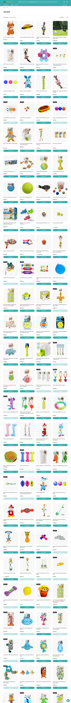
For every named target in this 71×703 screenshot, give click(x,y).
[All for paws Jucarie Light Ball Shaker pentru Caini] (60, 322)
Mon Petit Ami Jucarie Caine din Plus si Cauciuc (10, 547)
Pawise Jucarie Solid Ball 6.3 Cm (26, 197)
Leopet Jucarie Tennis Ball (58, 222)
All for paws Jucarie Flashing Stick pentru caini (26, 359)
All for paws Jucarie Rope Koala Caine (10, 654)
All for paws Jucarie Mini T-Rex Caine (43, 681)
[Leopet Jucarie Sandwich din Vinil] (43, 109)
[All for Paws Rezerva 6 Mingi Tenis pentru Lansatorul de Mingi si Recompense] (60, 591)
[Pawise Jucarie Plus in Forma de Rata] (43, 188)
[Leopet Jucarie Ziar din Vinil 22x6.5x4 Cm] (60, 537)
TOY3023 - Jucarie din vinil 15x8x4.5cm (25, 223)
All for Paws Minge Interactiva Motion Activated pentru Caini (27, 305)
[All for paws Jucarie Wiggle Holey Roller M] (27, 619)
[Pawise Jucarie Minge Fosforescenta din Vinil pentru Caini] (60, 55)
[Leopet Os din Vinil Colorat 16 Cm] (43, 537)
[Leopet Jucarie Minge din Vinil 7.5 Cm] (27, 591)
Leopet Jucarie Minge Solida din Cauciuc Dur (42, 251)
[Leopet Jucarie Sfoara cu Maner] (10, 564)
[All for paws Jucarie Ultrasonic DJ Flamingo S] (43, 619)
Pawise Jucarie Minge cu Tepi (8, 90)
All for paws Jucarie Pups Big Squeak (10, 143)
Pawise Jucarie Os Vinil (24, 465)
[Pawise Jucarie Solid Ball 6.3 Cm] (27, 188)
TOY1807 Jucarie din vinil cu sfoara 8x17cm (43, 38)
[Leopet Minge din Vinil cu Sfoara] (10, 109)
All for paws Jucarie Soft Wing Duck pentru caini (60, 305)
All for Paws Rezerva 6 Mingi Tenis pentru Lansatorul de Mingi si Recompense (59, 601)
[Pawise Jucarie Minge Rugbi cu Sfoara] (60, 456)
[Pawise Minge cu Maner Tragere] (60, 376)
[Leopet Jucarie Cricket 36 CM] (10, 268)
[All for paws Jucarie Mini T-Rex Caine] (43, 672)
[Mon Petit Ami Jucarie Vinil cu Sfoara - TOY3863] (60, 82)
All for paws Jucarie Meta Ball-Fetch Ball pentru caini (43, 332)
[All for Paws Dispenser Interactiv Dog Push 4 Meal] (43, 295)
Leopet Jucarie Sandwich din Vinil (42, 117)
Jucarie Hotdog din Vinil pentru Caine (27, 37)
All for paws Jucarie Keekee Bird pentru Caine (59, 682)
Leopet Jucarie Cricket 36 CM (9, 277)
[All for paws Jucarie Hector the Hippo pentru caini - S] (10, 349)
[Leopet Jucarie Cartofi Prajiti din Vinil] (43, 591)
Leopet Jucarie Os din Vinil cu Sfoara (27, 250)
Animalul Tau (5, 5)
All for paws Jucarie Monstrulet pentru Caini (27, 682)
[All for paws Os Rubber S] (10, 619)
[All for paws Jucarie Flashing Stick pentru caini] (27, 349)
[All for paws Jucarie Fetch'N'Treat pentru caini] (43, 349)
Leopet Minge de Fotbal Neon (25, 117)
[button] (67, 2)
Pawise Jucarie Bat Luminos (41, 90)
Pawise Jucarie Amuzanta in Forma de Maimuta (10, 520)
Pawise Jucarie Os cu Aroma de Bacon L (43, 466)
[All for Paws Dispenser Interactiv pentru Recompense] (27, 134)
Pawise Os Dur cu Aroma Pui (8, 64)
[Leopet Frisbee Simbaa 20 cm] (60, 268)
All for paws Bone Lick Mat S (8, 37)
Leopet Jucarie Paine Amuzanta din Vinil (59, 574)
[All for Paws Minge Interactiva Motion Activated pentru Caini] (27, 295)
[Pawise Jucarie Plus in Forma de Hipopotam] (60, 430)
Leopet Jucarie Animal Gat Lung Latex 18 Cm (43, 278)
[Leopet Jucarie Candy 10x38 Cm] (27, 268)
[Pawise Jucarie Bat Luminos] (43, 82)
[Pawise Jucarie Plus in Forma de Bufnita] (43, 55)
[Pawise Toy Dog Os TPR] (60, 134)
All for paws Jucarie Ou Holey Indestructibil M (58, 655)
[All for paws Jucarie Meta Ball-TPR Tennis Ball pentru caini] (27, 322)
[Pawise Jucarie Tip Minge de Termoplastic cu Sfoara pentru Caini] (27, 403)
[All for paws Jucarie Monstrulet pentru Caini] (27, 672)
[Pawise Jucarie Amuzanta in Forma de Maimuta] (10, 510)
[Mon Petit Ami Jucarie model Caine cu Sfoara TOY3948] (43, 510)
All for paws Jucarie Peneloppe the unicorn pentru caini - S (10, 332)
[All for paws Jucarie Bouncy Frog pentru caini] (10, 376)
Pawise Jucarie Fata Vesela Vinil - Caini (59, 493)
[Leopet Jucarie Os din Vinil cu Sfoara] (27, 242)
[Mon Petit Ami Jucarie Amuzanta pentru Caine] (27, 537)
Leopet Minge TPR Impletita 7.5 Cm (43, 222)
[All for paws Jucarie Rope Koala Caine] (10, 646)
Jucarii (7, 7)
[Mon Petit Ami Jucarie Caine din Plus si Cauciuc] (10, 537)
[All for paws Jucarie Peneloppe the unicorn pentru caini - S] (10, 322)
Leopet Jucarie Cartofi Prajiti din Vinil (43, 600)
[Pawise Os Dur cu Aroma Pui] (10, 55)
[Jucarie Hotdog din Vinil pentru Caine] (27, 28)
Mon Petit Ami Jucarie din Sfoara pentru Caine (59, 520)
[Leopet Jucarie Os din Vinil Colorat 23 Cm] (10, 591)
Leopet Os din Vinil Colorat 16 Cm (42, 546)
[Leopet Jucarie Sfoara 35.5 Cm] (27, 564)
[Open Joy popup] (68, 700)
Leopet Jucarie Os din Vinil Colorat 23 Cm (10, 600)
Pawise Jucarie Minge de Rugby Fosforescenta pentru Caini (26, 493)
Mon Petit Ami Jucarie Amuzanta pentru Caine (26, 547)
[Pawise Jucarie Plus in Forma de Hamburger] (10, 456)
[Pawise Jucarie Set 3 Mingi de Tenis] (43, 403)
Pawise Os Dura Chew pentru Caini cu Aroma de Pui (43, 386)
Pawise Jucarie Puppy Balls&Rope (26, 438)
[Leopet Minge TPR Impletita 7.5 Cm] (43, 214)
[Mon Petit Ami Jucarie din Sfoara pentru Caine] (60, 510)
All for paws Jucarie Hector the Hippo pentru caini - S (10, 359)
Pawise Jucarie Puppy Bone (8, 438)
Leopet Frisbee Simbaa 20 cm (58, 277)
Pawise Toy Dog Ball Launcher (9, 171)
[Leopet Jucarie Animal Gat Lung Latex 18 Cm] (43, 268)
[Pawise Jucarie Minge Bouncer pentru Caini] (10, 483)
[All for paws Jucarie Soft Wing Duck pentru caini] (60, 295)
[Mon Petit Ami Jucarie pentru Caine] (27, 510)
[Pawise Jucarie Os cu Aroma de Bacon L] (43, 456)
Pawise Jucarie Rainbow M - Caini (59, 411)
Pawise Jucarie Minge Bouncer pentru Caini (10, 493)
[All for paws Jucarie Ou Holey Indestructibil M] (60, 646)
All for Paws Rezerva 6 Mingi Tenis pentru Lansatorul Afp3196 (9, 305)
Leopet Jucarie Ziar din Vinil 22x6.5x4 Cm (60, 547)
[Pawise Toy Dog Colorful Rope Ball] (27, 162)
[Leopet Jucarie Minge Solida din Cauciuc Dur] (43, 242)
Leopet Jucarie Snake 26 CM (8, 250)
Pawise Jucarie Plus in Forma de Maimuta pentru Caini (42, 439)
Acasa (4, 7)
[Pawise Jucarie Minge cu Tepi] (10, 82)
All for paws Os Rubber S (8, 628)
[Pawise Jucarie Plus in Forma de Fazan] (27, 55)
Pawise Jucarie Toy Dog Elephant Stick (10, 411)
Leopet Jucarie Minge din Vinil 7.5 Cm (27, 600)
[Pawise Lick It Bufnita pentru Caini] (10, 188)
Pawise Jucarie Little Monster (25, 90)
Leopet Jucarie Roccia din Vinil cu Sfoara (42, 574)
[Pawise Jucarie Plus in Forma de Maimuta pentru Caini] (43, 430)
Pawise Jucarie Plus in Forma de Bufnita (42, 65)
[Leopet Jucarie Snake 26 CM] (10, 242)
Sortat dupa (5, 17)
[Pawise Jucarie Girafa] (43, 483)
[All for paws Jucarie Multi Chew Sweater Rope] (10, 672)
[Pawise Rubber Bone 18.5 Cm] (60, 162)
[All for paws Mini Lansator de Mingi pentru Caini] (60, 28)
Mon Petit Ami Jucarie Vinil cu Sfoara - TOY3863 (60, 91)
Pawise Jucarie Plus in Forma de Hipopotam (59, 439)
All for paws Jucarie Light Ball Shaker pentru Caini (60, 332)
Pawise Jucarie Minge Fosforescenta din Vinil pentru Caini (60, 65)
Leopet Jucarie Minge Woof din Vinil (60, 117)
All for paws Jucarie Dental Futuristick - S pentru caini (60, 359)
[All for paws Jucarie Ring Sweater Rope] (43, 646)
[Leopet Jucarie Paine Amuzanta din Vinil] (60, 564)
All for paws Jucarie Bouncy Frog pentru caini (9, 386)
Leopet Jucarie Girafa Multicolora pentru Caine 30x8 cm (59, 251)
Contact (16, 5)
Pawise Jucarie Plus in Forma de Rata (43, 197)
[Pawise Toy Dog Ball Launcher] (10, 162)
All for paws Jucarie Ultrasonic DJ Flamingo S (42, 628)
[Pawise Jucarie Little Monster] (27, 82)
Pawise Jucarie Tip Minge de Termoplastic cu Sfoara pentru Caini (27, 412)
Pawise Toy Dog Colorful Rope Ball (26, 171)
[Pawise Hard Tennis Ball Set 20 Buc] (60, 188)
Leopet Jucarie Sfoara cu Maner (9, 573)
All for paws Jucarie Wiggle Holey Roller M (26, 628)
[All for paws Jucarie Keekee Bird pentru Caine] (60, 672)
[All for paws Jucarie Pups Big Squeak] (10, 134)
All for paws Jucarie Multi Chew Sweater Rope (9, 682)
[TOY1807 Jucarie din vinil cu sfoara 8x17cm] (43, 28)
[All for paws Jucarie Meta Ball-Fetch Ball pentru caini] (43, 322)
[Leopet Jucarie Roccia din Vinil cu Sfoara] (43, 564)
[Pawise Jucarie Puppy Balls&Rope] (27, 430)
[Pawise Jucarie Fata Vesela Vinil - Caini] (60, 483)
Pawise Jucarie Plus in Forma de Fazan (27, 64)
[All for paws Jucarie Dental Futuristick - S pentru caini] (60, 349)
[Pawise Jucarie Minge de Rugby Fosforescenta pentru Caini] (27, 483)
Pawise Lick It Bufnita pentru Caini (9, 197)
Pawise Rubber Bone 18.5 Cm (58, 171)
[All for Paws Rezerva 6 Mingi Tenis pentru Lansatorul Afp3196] (10, 295)
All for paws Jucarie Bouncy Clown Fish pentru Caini (26, 386)
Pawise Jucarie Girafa (40, 492)
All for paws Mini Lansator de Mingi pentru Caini (59, 38)
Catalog (12, 5)
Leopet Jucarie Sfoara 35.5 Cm (26, 573)
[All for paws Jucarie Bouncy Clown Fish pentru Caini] (27, 376)
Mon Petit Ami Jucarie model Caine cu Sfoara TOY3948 (43, 520)
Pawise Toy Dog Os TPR (57, 143)
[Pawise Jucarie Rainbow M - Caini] (60, 403)
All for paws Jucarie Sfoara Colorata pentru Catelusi (60, 628)
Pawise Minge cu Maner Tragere (59, 385)
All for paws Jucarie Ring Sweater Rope (42, 655)
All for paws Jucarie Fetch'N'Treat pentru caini (42, 359)
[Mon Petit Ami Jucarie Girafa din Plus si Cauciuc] (43, 134)
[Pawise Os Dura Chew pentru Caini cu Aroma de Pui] (43, 376)
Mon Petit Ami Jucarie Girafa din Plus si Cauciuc (43, 144)
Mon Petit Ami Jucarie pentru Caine (26, 519)
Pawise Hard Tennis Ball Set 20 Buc (59, 197)
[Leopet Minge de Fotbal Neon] (27, 109)
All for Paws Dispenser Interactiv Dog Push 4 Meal (43, 305)
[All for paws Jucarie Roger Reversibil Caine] (27, 646)
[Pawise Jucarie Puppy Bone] (10, 430)
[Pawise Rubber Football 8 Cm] (43, 162)
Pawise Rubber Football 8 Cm (41, 171)
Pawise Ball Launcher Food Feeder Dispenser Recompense (9, 223)
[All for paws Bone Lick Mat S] (10, 28)
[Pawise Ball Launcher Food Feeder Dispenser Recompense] (10, 214)
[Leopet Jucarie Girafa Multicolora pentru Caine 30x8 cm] (60, 242)
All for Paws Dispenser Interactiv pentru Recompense (26, 144)
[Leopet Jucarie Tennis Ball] (60, 214)
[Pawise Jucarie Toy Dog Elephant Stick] (10, 403)
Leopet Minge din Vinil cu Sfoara (9, 117)
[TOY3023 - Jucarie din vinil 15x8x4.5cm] (27, 214)
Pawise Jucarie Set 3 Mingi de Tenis (43, 411)
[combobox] (38, 2)
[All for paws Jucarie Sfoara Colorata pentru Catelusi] (60, 619)
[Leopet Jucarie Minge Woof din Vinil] (60, 109)
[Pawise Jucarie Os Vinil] (27, 456)
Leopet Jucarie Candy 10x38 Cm (26, 277)
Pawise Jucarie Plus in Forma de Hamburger (9, 466)
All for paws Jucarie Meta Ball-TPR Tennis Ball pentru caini (26, 332)
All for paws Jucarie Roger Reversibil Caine (27, 655)
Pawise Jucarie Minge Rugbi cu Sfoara (60, 465)
